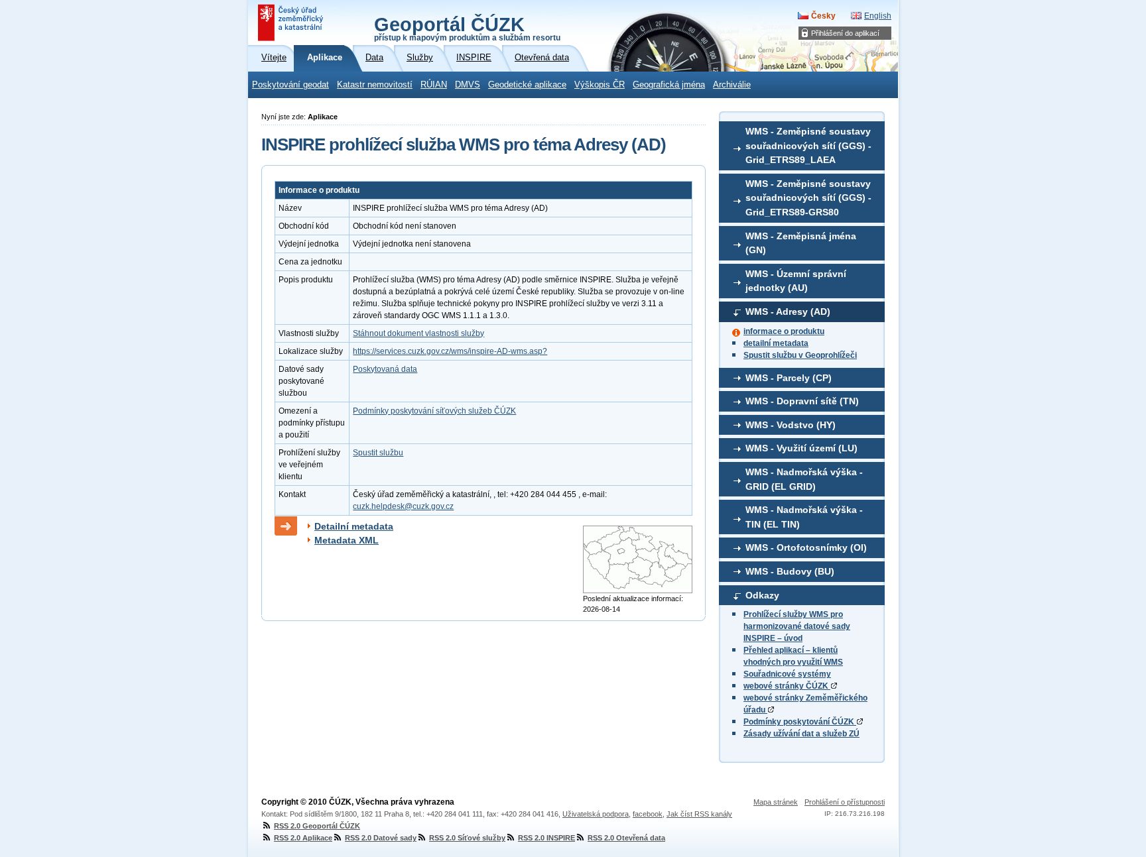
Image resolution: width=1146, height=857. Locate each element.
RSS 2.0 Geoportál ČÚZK (317, 826)
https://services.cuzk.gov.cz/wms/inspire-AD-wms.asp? (450, 351)
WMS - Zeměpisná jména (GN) (800, 243)
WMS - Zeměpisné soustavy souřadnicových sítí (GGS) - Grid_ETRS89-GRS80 (808, 197)
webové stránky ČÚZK (786, 686)
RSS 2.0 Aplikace (303, 838)
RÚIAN (433, 84)
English (877, 16)
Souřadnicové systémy (787, 674)
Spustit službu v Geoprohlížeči (800, 355)
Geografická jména (669, 84)
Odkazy (762, 595)
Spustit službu (378, 452)
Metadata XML (346, 540)
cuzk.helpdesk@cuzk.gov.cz (403, 506)
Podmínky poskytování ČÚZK (799, 721)
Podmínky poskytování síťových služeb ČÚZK (434, 411)
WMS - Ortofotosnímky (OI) (806, 547)
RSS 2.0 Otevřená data (626, 838)
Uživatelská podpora (595, 814)
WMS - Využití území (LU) (801, 448)
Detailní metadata (353, 526)
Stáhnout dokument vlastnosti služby (418, 333)
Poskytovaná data (385, 369)
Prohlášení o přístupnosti (844, 802)
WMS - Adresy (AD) (787, 311)
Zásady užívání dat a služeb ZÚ (801, 733)
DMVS (467, 84)
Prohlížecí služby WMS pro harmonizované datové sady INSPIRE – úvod (796, 626)
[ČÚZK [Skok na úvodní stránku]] (292, 22)
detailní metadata (775, 343)
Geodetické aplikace (527, 84)
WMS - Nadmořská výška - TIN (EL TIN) (804, 517)
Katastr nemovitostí (375, 84)
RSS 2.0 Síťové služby (467, 838)
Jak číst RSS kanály (699, 814)
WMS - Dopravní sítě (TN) (802, 401)
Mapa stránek (775, 802)
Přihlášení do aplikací (845, 33)
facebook (648, 814)
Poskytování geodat (290, 84)
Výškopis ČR (599, 84)
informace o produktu (783, 331)
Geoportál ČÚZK (467, 28)
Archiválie (732, 84)
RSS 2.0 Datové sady (380, 838)
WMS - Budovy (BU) (789, 571)
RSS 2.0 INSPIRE (546, 838)
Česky (823, 16)
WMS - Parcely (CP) (788, 377)
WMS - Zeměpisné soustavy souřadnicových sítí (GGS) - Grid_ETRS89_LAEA (808, 145)
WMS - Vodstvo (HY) (790, 425)
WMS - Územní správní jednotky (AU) (795, 281)
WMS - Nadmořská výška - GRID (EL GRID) (804, 479)
